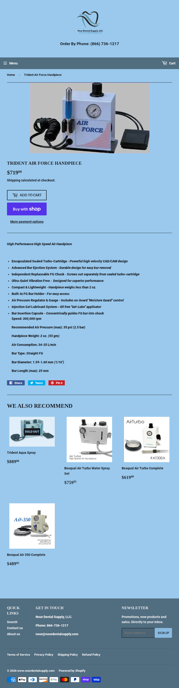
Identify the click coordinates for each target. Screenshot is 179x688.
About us (13, 634)
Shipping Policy (68, 654)
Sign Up (163, 633)
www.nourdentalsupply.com (36, 670)
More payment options (27, 222)
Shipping (13, 180)
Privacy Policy (43, 654)
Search (12, 622)
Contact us (15, 628)
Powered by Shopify (72, 670)
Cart (172, 63)
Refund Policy (91, 654)
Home (11, 75)
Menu (13, 63)
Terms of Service (18, 654)
